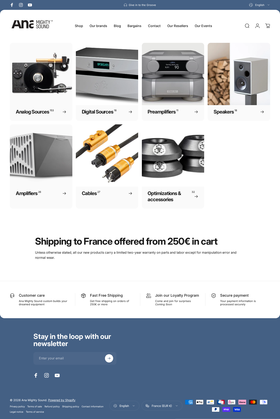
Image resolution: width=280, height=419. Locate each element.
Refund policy (52, 406)
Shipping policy (70, 406)
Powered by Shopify (61, 400)
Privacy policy (17, 406)
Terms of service (35, 411)
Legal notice (16, 411)
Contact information (93, 406)
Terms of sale (34, 406)
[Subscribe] (109, 358)
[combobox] (259, 5)
